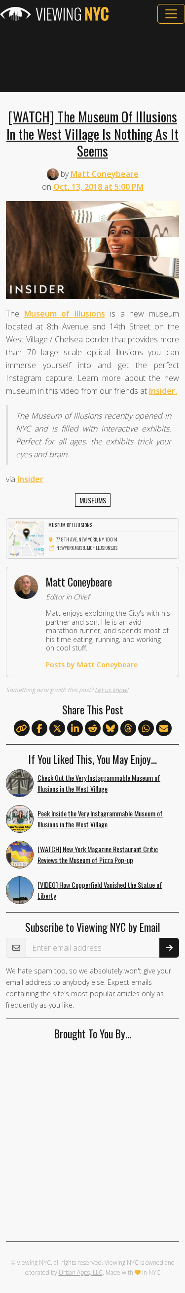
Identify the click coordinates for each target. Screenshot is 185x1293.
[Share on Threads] (128, 728)
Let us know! (111, 690)
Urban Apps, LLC (81, 1272)
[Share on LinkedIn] (75, 728)
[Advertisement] (92, 58)
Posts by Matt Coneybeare (92, 664)
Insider (30, 479)
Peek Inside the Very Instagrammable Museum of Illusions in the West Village (100, 819)
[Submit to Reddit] (93, 728)
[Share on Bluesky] (110, 728)
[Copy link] (22, 728)
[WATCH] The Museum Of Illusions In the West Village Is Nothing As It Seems (92, 133)
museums (92, 500)
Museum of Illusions (64, 313)
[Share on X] (57, 728)
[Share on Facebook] (39, 728)
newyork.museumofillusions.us (86, 547)
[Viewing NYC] (54, 14)
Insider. (163, 390)
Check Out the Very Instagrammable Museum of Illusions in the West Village (98, 783)
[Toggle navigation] (171, 14)
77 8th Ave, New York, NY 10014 (86, 539)
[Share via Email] (164, 728)
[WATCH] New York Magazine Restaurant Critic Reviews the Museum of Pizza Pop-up (97, 854)
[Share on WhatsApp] (146, 728)
